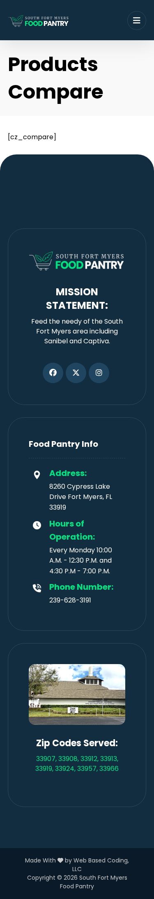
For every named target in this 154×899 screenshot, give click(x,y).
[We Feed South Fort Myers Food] (38, 21)
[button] (53, 373)
